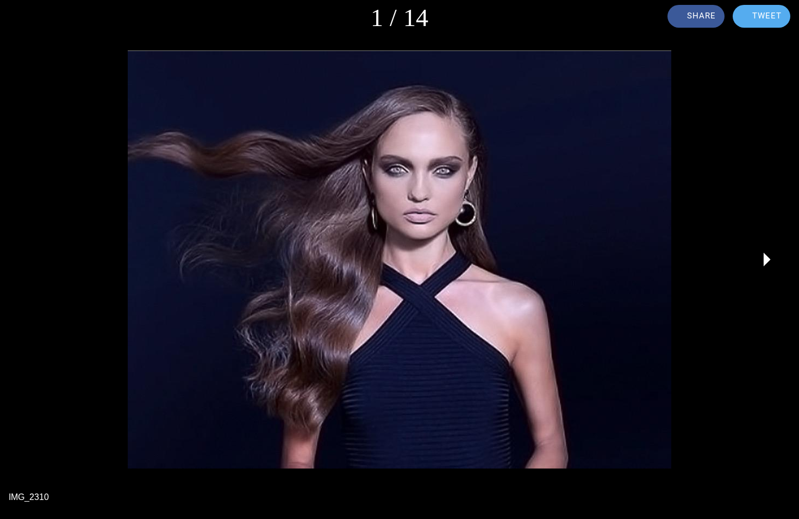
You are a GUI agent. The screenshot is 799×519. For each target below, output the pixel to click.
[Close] (21, 17)
